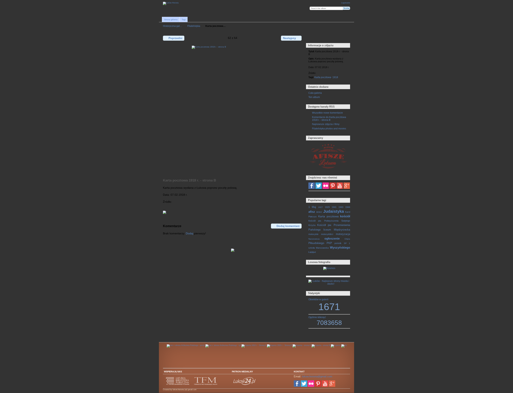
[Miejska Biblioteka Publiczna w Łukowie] (178, 384)
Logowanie (345, 3)
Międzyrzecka (342, 229)
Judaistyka (333, 211)
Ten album (314, 97)
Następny (289, 38)
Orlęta (347, 239)
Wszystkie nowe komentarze (327, 112)
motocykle (313, 234)
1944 (347, 207)
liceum (327, 229)
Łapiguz (312, 252)
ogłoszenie (332, 238)
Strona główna (171, 19)
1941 (334, 207)
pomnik (337, 243)
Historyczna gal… (172, 26)
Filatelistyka (193, 26)
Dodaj (189, 233)
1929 (327, 207)
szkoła (311, 248)
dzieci (319, 212)
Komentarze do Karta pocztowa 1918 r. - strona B (329, 118)
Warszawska (322, 248)
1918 (335, 77)
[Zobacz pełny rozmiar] (232, 110)
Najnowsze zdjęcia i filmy (325, 124)
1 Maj (312, 207)
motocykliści (327, 234)
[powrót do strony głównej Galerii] (171, 3)
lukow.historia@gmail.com (317, 376)
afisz (311, 211)
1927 (320, 207)
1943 (340, 207)
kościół (345, 216)
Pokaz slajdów (327, 38)
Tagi (184, 19)
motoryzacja (343, 234)
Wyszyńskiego (340, 247)
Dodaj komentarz (288, 226)
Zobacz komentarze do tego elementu (319, 38)
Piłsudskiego (316, 243)
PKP (329, 243)
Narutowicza (314, 239)
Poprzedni (175, 38)
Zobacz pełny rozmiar (310, 38)
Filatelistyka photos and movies (329, 128)
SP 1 (347, 243)
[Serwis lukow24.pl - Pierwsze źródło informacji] (245, 384)
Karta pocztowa (322, 77)
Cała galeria (315, 93)
